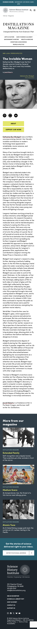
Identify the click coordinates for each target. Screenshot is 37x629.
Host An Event (12, 602)
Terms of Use (23, 622)
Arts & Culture (9, 37)
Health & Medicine (27, 39)
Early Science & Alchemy (24, 37)
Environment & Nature (11, 39)
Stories (5, 15)
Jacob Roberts (8, 403)
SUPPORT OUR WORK (13, 129)
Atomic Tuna (9, 524)
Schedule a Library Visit (15, 599)
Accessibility (11, 623)
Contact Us (11, 605)
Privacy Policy (11, 622)
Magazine (11, 15)
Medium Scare (10, 489)
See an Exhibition (13, 596)
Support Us (11, 608)
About (13, 123)
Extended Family (11, 452)
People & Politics (18, 44)
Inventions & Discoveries (18, 42)
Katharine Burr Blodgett (12, 137)
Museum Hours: (8, 2)
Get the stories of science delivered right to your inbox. (18, 545)
